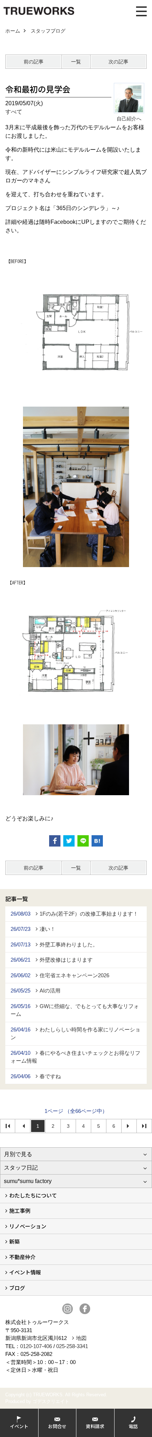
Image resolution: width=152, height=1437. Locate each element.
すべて (13, 112)
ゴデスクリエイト (51, 1401)
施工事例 (19, 1210)
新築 (14, 1241)
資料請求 (95, 1426)
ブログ (17, 1287)
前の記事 (33, 61)
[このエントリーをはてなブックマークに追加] (97, 841)
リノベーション (27, 1226)
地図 (81, 1338)
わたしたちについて (33, 1195)
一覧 (76, 61)
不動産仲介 (22, 1257)
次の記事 (118, 61)
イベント (19, 1426)
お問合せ (57, 1426)
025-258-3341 (72, 1346)
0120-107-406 (36, 1346)
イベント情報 (25, 1272)
